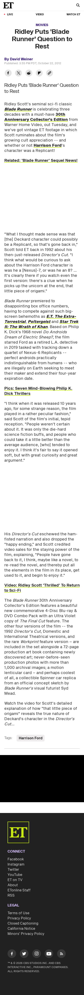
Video (40, 14)
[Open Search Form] (78, 5)
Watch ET (73, 14)
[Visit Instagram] (36, 954)
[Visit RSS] (61, 954)
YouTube (15, 874)
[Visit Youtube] (49, 953)
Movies (42, 25)
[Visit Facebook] (12, 954)
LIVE (10, 14)
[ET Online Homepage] (9, 5)
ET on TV (15, 880)
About (13, 885)
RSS (11, 895)
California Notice (21, 928)
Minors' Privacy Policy (26, 933)
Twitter (13, 869)
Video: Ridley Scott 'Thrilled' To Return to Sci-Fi (42, 587)
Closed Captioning (23, 923)
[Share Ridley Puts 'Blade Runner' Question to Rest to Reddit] (29, 73)
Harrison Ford (30, 738)
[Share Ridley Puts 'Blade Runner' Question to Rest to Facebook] (8, 73)
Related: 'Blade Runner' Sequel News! (41, 160)
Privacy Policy (19, 918)
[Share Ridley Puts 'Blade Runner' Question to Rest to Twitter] (18, 73)
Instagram (16, 864)
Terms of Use (18, 913)
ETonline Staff (19, 890)
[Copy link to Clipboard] (49, 73)
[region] (42, 778)
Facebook (16, 859)
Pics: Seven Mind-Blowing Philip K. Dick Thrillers (38, 391)
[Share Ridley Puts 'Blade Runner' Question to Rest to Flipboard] (39, 73)
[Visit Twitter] (24, 954)
